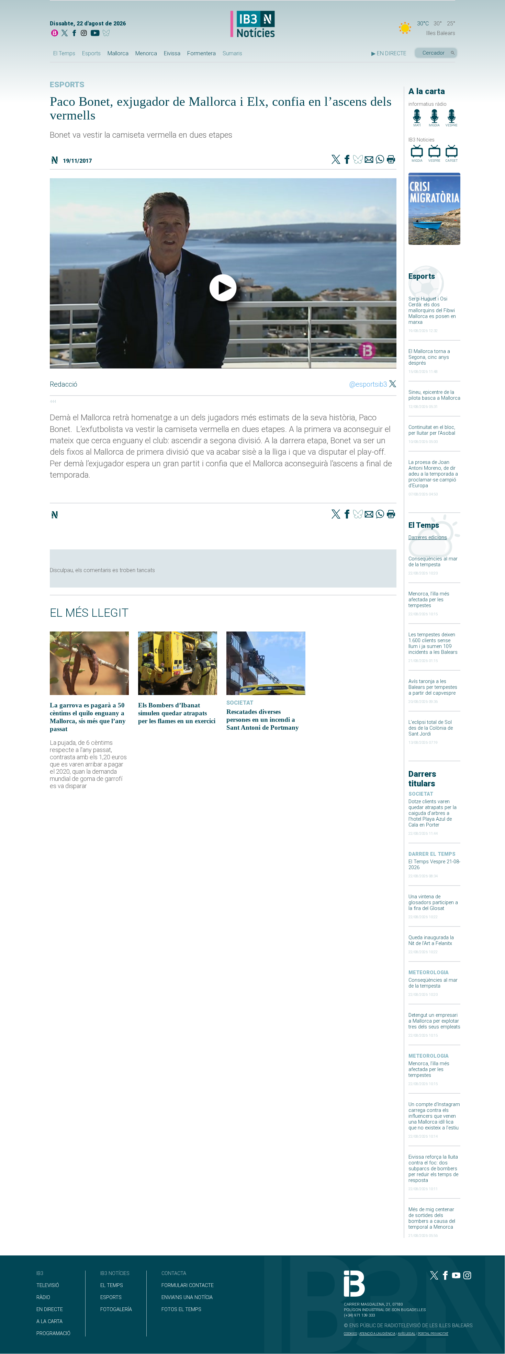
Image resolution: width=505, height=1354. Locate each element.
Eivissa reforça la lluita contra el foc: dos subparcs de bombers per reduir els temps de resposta (433, 1168)
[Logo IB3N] (252, 24)
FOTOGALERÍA (116, 1309)
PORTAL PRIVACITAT (433, 1333)
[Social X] (64, 34)
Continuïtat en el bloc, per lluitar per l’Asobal (431, 430)
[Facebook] (74, 34)
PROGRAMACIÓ (53, 1333)
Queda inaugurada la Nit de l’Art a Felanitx (431, 940)
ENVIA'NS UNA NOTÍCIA (187, 1297)
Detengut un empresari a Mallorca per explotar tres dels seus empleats (434, 1021)
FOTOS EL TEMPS (181, 1309)
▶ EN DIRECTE (388, 53)
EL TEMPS (111, 1285)
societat (420, 794)
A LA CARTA (49, 1321)
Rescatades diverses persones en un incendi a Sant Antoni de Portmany (262, 719)
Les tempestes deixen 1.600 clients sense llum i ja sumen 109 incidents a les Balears (433, 643)
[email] (369, 160)
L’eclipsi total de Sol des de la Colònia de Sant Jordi (430, 728)
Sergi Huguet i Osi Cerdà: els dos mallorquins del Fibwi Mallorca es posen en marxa (432, 310)
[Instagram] (83, 34)
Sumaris (232, 53)
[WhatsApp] (380, 160)
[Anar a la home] (54, 34)
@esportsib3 (368, 384)
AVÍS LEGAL (406, 1333)
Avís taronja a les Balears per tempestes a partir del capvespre (432, 687)
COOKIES (350, 1333)
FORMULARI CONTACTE (187, 1285)
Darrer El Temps (432, 854)
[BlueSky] (107, 34)
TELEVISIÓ (47, 1285)
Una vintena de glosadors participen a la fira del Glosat (433, 902)
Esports (91, 53)
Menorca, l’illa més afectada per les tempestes (428, 599)
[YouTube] (95, 34)
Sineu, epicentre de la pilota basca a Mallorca (434, 395)
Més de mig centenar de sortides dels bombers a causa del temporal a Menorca (431, 1218)
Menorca (146, 53)
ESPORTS (111, 1297)
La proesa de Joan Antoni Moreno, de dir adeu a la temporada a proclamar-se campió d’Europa (433, 474)
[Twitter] (336, 160)
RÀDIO (43, 1297)
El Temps (64, 53)
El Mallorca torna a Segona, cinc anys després (429, 357)
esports (67, 84)
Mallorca (118, 53)
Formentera (201, 53)
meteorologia (428, 973)
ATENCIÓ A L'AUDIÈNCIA (377, 1333)
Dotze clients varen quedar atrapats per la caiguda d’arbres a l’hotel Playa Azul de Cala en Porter (432, 813)
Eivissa (172, 53)
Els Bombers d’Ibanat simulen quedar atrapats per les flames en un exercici (176, 713)
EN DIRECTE (49, 1309)
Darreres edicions (427, 538)
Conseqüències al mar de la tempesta (433, 562)
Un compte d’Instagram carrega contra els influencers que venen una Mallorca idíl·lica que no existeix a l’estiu (434, 1116)
